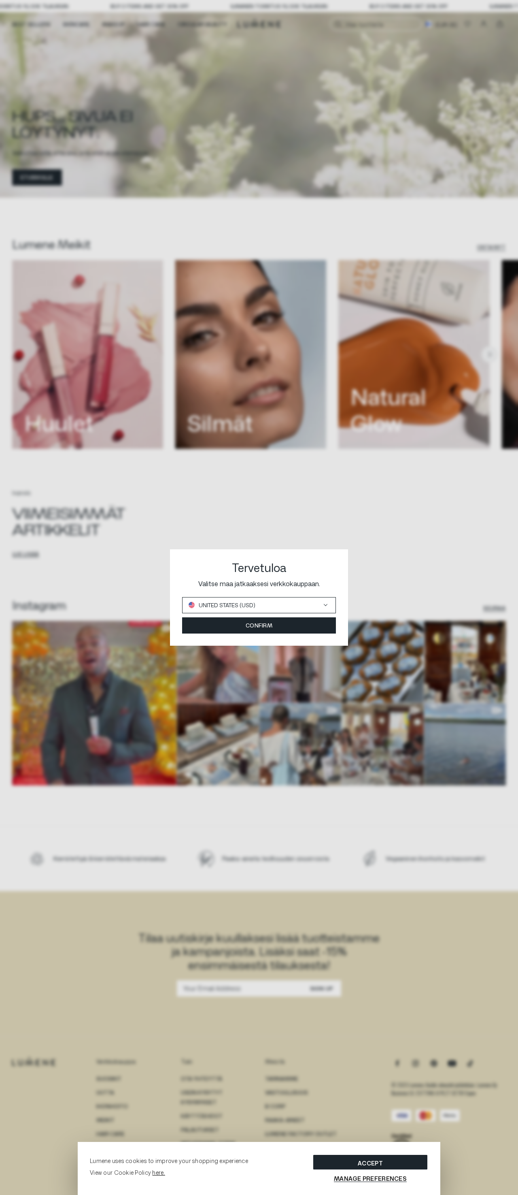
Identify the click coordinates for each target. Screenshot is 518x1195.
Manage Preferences (370, 1178)
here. (158, 1172)
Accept (370, 1163)
